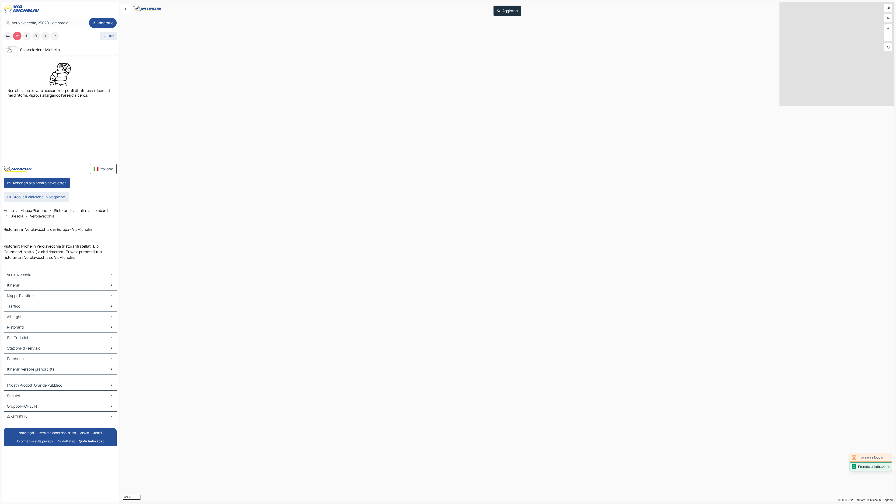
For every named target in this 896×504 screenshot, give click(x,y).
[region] (507, 252)
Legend (888, 500)
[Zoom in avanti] (888, 28)
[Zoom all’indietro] (888, 37)
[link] (871, 457)
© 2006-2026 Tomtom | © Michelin (859, 500)
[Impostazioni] (888, 18)
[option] (8, 36)
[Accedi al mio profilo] (888, 8)
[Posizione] (888, 47)
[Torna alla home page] (22, 9)
